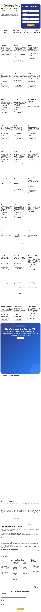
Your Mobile (24, 13)
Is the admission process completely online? (8, 537)
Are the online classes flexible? (6, 545)
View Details (4, 60)
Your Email (24, 17)
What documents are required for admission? (9, 549)
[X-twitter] (35, 579)
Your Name (24, 9)
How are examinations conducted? (7, 553)
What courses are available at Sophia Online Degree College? (12, 533)
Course (23, 20)
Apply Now (20, 337)
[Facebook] (32, 579)
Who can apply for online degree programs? (8, 542)
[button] (35, 3)
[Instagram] (32, 582)
